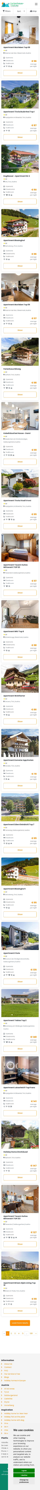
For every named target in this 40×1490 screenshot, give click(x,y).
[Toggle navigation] (36, 4)
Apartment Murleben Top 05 (16, 304)
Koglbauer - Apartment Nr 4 (16, 176)
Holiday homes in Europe (15, 1380)
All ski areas (9, 1388)
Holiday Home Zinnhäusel (15, 1152)
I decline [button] (24, 1475)
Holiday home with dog (14, 1420)
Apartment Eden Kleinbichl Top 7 (18, 824)
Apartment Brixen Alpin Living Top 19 (19, 1284)
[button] (13, 41)
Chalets (7, 1430)
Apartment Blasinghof (14, 240)
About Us (8, 1364)
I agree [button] (24, 1471)
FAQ (6, 1370)
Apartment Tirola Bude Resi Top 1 (19, 111)
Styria (6, 1402)
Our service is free (12, 1374)
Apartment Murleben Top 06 (16, 47)
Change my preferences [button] (24, 1481)
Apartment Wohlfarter (14, 696)
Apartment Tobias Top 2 (14, 1020)
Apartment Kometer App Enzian (18, 760)
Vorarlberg (9, 1405)
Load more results (20, 1323)
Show (20, 73)
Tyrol (6, 1392)
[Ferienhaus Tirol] (12, 4)
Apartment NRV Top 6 (13, 631)
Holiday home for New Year (16, 1413)
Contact (8, 1367)
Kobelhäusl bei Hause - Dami (16, 433)
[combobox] (20, 11)
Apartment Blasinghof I (14, 889)
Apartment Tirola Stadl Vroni (17, 500)
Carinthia (8, 1398)
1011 (31, 1333)
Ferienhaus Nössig (12, 369)
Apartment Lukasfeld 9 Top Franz (19, 1087)
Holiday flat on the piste (14, 1416)
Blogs (6, 1377)
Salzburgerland (10, 1395)
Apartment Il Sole (11, 953)
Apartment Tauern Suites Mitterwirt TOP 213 (15, 1217)
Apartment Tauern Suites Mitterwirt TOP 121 (15, 566)
